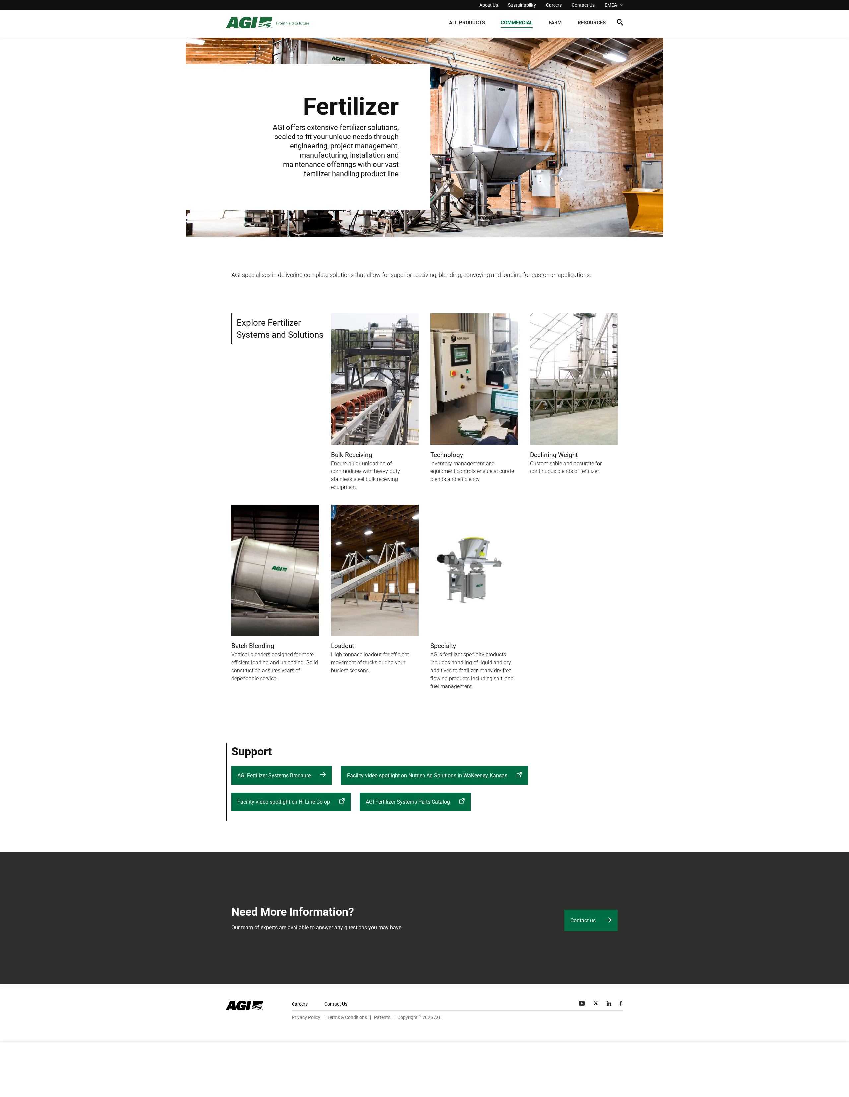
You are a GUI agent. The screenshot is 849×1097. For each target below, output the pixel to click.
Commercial (517, 23)
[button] (620, 23)
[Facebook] (621, 1003)
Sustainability (522, 5)
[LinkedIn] (610, 1003)
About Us (488, 5)
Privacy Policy (306, 1017)
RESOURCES (592, 23)
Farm (555, 23)
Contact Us (583, 5)
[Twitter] (596, 1003)
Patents (382, 1017)
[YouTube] (582, 1003)
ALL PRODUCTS (467, 23)
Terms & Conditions (347, 1017)
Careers (554, 5)
